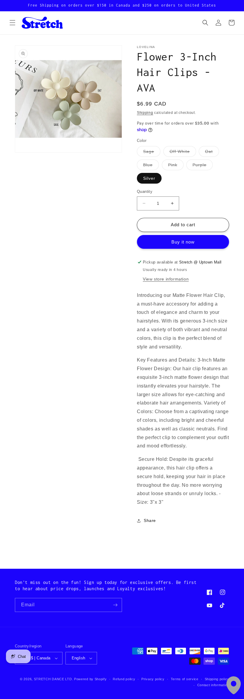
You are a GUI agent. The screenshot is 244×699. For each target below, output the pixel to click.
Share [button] (150, 520)
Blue (151, 166)
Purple (203, 166)
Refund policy (124, 679)
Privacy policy (153, 679)
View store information (166, 279)
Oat (212, 153)
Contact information (213, 685)
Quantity (144, 191)
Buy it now (183, 241)
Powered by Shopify (90, 679)
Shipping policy (217, 679)
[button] (12, 22)
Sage (151, 153)
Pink (176, 166)
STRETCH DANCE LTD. (53, 679)
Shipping (145, 113)
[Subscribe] (115, 605)
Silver (149, 178)
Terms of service (184, 679)
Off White (183, 153)
